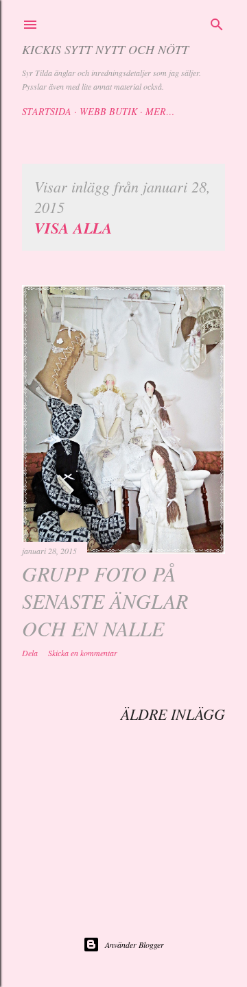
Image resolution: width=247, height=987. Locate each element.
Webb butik (108, 111)
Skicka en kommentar (82, 652)
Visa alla (73, 227)
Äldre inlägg (173, 713)
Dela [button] (30, 652)
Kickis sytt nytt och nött (105, 49)
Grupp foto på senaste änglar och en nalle (105, 601)
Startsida (46, 111)
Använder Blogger (134, 944)
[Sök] (217, 22)
